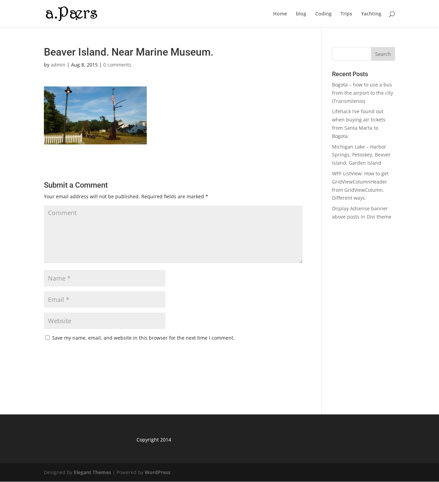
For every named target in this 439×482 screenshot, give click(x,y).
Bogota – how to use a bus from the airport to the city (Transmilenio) (362, 92)
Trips (346, 14)
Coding (323, 14)
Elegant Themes (92, 472)
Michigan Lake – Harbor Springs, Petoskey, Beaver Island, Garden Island (361, 154)
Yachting (371, 14)
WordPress (157, 472)
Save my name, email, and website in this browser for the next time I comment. (143, 337)
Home (280, 14)
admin (58, 64)
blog (301, 14)
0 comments (117, 64)
